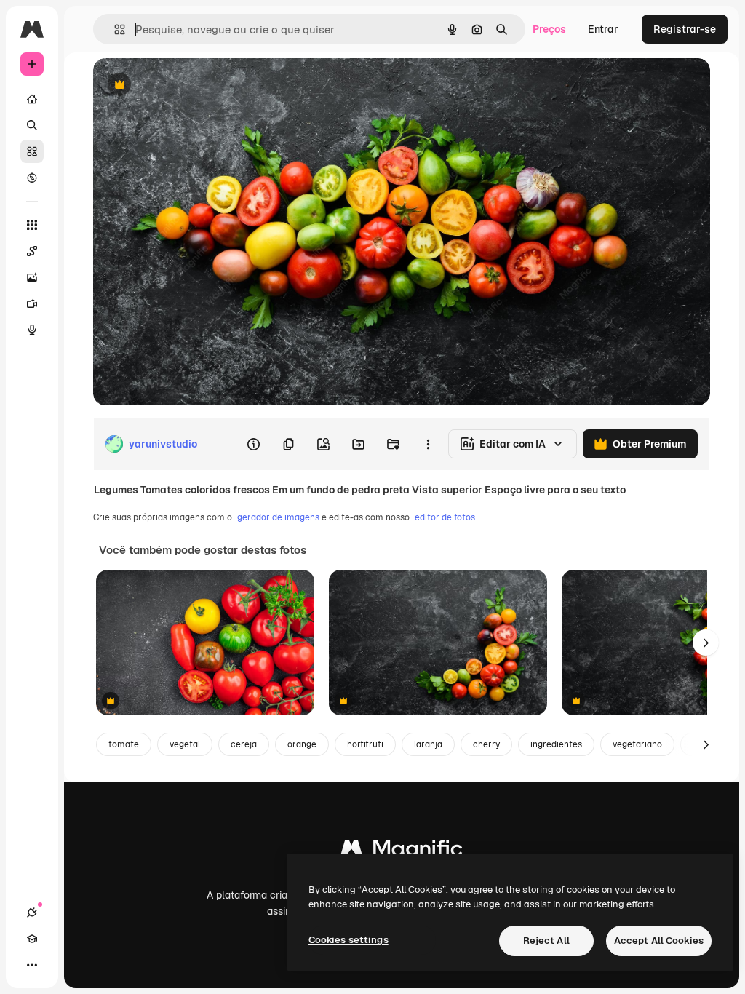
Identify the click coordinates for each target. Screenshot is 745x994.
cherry (486, 744)
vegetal (185, 744)
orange (301, 744)
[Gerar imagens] (32, 277)
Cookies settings (348, 940)
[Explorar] (32, 177)
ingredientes (556, 744)
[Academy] (32, 938)
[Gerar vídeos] (32, 303)
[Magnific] (401, 851)
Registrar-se (684, 29)
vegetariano (637, 744)
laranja (428, 744)
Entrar (603, 29)
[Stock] (32, 151)
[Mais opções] (427, 443)
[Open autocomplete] (114, 29)
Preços (549, 29)
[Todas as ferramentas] (32, 224)
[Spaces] (32, 251)
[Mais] (32, 965)
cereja (244, 744)
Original (186, 85)
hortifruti (365, 744)
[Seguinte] (706, 642)
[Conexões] (32, 912)
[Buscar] (32, 125)
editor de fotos (445, 517)
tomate (123, 744)
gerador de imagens (278, 517)
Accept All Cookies (659, 940)
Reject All (546, 940)
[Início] (32, 99)
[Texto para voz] (32, 329)
